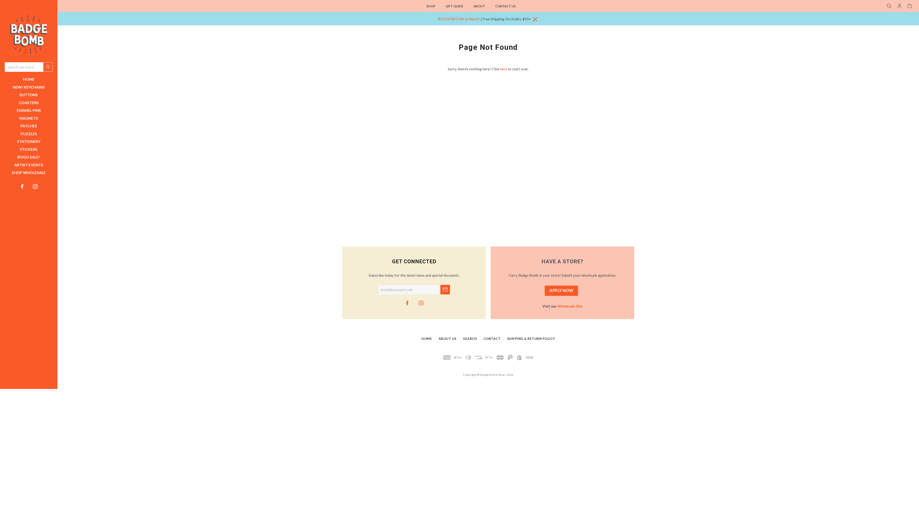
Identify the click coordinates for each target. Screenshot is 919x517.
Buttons (29, 94)
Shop (430, 6)
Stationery (28, 141)
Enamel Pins (29, 110)
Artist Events (28, 165)
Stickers (29, 149)
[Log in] (899, 6)
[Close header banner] (535, 19)
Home (28, 79)
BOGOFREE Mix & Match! (459, 19)
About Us (448, 339)
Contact (492, 339)
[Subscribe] (445, 289)
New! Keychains (29, 87)
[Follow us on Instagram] (35, 186)
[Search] (889, 6)
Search (470, 339)
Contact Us (505, 6)
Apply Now (561, 290)
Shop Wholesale (29, 172)
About (479, 6)
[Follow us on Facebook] (22, 186)
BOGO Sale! (28, 157)
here (503, 69)
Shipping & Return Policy (531, 339)
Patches (28, 126)
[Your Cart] (909, 6)
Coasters (29, 102)
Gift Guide (454, 6)
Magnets (28, 118)
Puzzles (29, 133)
